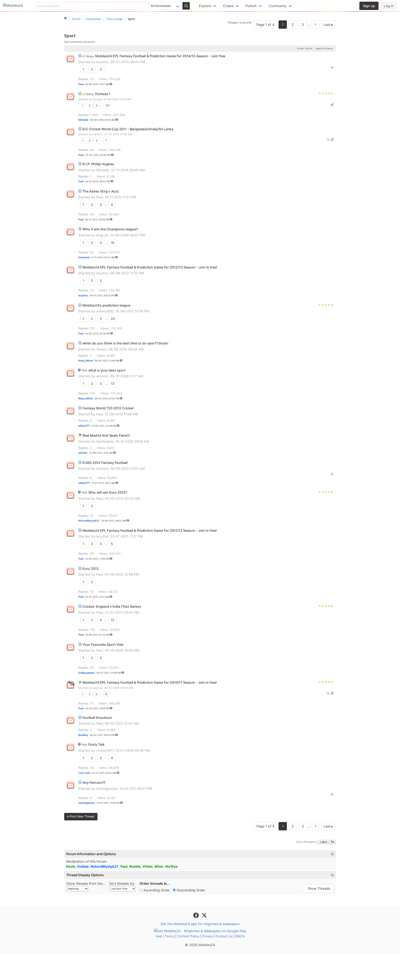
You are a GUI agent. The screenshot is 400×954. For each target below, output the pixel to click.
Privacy (207, 936)
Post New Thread (80, 816)
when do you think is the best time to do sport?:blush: (125, 343)
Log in (389, 6)
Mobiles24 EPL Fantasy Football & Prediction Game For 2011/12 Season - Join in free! (149, 530)
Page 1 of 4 (265, 24)
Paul (99, 197)
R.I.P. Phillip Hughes (98, 164)
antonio (102, 376)
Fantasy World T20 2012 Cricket (108, 408)
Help (158, 936)
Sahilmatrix (105, 441)
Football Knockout (97, 718)
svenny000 (105, 311)
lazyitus (102, 62)
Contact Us (224, 936)
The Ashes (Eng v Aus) (100, 191)
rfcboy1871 (105, 750)
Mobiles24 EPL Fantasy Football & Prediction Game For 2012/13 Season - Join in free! (149, 267)
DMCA (240, 936)
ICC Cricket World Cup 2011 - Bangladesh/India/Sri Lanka (127, 129)
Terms (169, 936)
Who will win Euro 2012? (107, 492)
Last (327, 24)
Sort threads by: (122, 883)
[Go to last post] (111, 84)
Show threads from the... (85, 883)
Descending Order (190, 890)
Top (332, 842)
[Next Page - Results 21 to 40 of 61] (315, 24)
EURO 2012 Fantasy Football (105, 463)
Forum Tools (304, 48)
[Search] (186, 6)
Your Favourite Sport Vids (103, 644)
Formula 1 (102, 94)
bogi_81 (102, 235)
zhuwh (101, 349)
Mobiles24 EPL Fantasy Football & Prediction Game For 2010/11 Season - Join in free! (149, 682)
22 (113, 319)
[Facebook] (196, 915)
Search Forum (323, 48)
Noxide (97, 99)
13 (112, 383)
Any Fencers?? (93, 782)
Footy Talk (96, 744)
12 (112, 620)
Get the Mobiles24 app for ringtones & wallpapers (200, 924)
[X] (204, 915)
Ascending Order (156, 890)
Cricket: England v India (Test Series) (111, 606)
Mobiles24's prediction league (106, 305)
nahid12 (98, 134)
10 (112, 243)
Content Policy (188, 936)
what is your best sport (106, 370)
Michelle (102, 170)
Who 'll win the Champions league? (110, 229)
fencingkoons (107, 788)
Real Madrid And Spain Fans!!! (106, 435)
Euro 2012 (90, 568)
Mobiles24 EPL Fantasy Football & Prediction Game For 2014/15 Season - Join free (160, 56)
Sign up (369, 6)
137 (107, 105)
